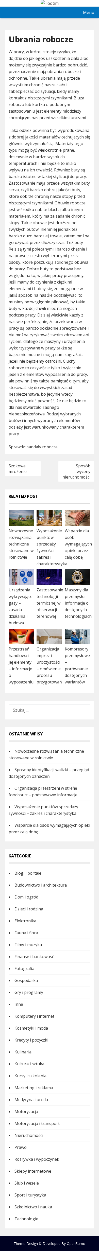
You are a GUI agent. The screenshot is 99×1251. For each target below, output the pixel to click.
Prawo (20, 1147)
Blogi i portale (27, 873)
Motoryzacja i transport (37, 1123)
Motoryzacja (26, 1111)
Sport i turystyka (30, 1195)
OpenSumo (76, 1243)
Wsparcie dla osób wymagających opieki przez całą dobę (78, 544)
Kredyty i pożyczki (31, 1040)
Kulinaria (22, 1052)
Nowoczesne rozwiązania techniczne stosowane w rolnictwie (21, 544)
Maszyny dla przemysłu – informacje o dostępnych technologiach (78, 603)
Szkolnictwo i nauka (33, 1207)
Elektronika (25, 921)
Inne (18, 1004)
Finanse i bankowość (34, 956)
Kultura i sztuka (29, 1064)
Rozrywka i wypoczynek (36, 1159)
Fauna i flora (26, 933)
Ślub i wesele (26, 1183)
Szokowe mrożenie (18, 468)
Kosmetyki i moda (31, 1028)
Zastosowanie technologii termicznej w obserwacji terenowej (50, 603)
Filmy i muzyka (28, 944)
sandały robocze (42, 447)
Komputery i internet (34, 1016)
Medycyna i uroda (31, 1099)
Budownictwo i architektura (40, 885)
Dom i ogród (26, 897)
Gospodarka (26, 980)
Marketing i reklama (33, 1087)
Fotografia (24, 968)
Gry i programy (28, 992)
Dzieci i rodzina (28, 909)
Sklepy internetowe (32, 1171)
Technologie (26, 1219)
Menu (88, 12)
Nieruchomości (28, 1135)
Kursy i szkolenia (30, 1076)
